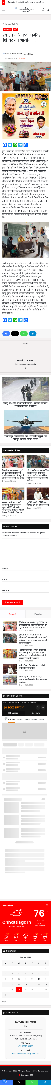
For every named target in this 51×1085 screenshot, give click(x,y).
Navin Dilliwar (28, 54)
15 (39, 979)
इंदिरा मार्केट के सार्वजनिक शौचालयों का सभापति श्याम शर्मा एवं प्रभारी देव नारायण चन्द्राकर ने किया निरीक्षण (38, 475)
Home (7, 24)
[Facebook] (6, 333)
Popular (38, 614)
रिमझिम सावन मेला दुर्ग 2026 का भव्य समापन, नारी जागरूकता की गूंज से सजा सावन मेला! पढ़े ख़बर (13, 474)
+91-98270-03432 (25, 1046)
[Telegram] (32, 333)
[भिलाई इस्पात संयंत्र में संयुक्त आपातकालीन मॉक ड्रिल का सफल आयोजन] (10, 680)
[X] (15, 333)
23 (46, 984)
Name (5, 568)
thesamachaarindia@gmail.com (25, 1053)
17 (5, 984)
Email (5, 579)
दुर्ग (15, 29)
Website (5, 590)
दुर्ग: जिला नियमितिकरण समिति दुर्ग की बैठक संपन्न (38, 503)
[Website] (25, 368)
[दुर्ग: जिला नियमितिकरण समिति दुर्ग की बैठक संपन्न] (38, 494)
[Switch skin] (43, 11)
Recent (12, 614)
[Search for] (47, 11)
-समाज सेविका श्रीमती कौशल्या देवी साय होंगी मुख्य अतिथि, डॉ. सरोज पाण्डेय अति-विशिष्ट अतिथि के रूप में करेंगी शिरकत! (13, 507)
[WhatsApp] (24, 333)
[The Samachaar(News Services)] (25, 9)
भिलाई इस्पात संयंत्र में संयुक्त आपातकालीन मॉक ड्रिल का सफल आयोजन (33, 679)
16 (45, 979)
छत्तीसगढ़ (15, 24)
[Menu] (3, 11)
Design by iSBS (27, 1075)
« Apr (4, 1001)
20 (26, 984)
